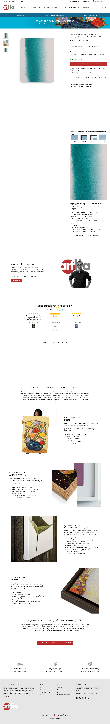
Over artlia (20, 1)
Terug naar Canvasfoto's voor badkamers (56, 642)
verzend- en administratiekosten (90, 46)
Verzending (43, 687)
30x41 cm (74, 55)
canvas (102, 141)
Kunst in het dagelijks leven (71, 7)
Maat (71, 51)
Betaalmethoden (45, 695)
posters (12, 692)
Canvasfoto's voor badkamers (87, 34)
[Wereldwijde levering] (90, 664)
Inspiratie (86, 7)
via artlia (16, 280)
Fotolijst (46, 7)
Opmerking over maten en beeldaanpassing (88, 77)
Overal (93, 141)
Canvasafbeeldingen (34, 7)
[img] (55, 308)
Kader (84, 141)
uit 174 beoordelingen (54, 310)
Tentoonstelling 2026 (9, 1)
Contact (59, 687)
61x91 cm (102, 55)
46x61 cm (92, 55)
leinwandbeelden (22, 692)
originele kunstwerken (26, 690)
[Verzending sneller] (20, 664)
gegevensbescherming (63, 694)
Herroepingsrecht (45, 692)
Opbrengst (43, 690)
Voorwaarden (61, 690)
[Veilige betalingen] (55, 664)
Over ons (59, 685)
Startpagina (73, 34)
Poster (22, 7)
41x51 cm (83, 55)
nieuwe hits (56, 7)
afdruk (59, 692)
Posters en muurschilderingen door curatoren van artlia (87, 37)
